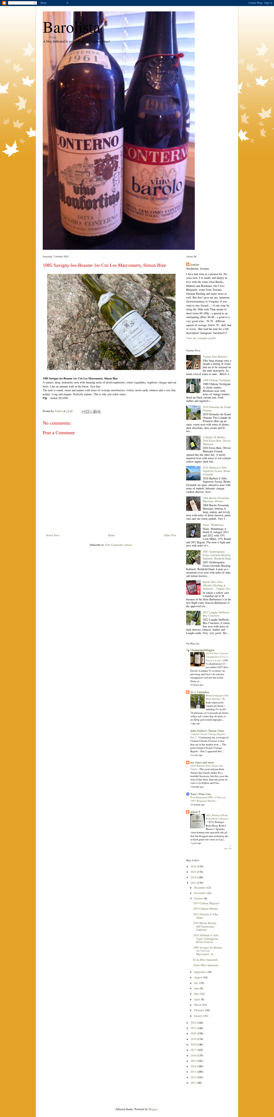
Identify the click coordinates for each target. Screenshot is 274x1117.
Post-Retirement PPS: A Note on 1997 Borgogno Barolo (207, 798)
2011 (194, 1083)
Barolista (71, 26)
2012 (194, 1077)
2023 (194, 883)
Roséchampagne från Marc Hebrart (217, 697)
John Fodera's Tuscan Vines (207, 731)
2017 (194, 1050)
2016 (194, 1055)
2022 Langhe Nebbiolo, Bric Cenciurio (216, 614)
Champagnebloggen (202, 650)
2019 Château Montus (205, 908)
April (197, 999)
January (198, 1016)
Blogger (153, 1109)
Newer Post (52, 535)
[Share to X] (91, 412)
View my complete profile (201, 338)
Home (111, 535)
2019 (194, 1039)
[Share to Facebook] (95, 412)
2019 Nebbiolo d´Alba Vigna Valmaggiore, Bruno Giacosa (206, 938)
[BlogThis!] (87, 412)
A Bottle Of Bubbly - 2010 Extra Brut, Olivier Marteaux (217, 440)
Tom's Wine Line (200, 794)
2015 (194, 1061)
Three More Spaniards (205, 965)
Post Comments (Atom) (118, 545)
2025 (194, 872)
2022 (194, 1022)
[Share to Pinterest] (99, 412)
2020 (194, 1033)
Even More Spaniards (205, 960)
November (200, 893)
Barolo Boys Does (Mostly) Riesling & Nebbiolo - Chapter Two (216, 585)
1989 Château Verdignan (217, 380)
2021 (194, 1028)
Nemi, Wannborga (213, 525)
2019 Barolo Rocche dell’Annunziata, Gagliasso (204, 926)
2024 (194, 877)
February (199, 1010)
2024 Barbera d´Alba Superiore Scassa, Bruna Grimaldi (216, 471)
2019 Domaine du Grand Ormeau (217, 408)
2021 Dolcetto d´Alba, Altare (206, 915)
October (199, 898)
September (200, 972)
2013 (194, 1072)
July (196, 983)
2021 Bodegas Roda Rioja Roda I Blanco (217, 816)
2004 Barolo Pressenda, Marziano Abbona (216, 499)
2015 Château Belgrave (206, 903)
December (200, 887)
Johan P (195, 812)
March (198, 1005)
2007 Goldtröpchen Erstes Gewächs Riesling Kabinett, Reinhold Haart (217, 555)
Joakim (194, 265)
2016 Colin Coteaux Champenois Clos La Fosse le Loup (217, 656)
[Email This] (84, 412)
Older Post (170, 535)
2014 (194, 1066)
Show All (227, 847)
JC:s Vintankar (199, 692)
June (197, 988)
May (197, 994)
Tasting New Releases (215, 356)
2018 (194, 1044)
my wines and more (202, 762)
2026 (194, 866)
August (198, 977)
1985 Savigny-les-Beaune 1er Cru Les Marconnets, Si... (207, 951)
